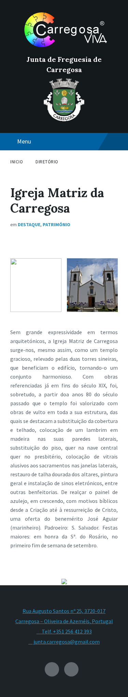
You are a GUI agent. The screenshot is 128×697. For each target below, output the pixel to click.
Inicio (16, 162)
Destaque (29, 224)
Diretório (46, 162)
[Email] (52, 669)
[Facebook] (71, 669)
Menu (24, 141)
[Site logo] (64, 47)
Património (56, 224)
